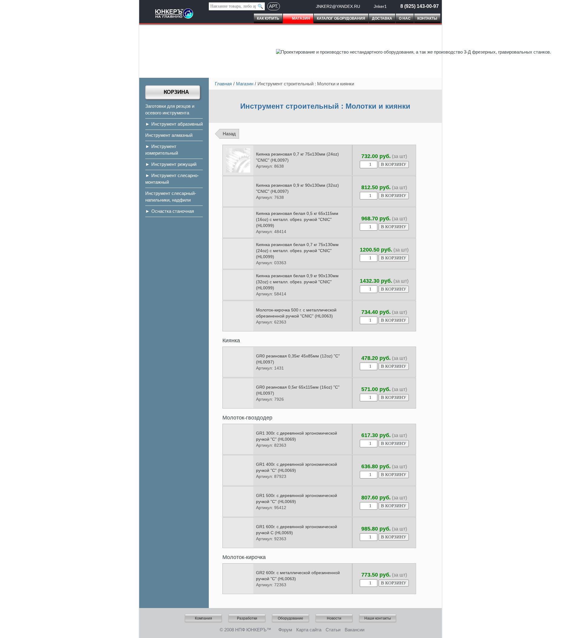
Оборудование (290, 618)
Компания (203, 618)
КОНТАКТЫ (427, 18)
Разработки (247, 618)
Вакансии (354, 629)
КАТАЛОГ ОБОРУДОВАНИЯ (341, 18)
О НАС (405, 18)
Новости (334, 618)
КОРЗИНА (176, 92)
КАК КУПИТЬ (268, 18)
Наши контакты (377, 618)
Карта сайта (308, 629)
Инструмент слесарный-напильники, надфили (170, 196)
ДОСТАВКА (382, 18)
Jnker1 (380, 6)
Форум (285, 629)
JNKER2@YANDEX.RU (338, 6)
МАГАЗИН (301, 18)
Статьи (333, 629)
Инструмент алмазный (168, 135)
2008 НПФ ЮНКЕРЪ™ (247, 629)
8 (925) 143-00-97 (419, 6)
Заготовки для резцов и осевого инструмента (169, 109)
